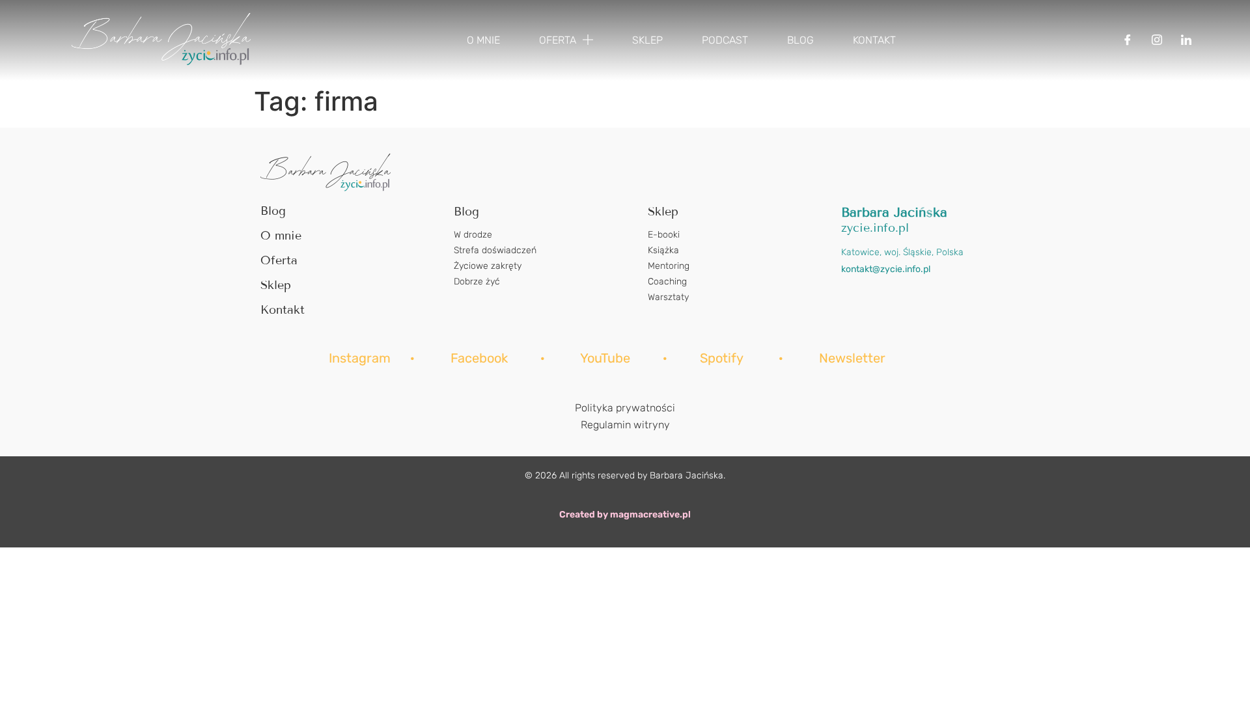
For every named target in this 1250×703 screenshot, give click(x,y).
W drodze (473, 234)
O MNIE (483, 40)
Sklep (275, 285)
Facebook (481, 358)
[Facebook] (1127, 40)
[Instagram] (1157, 40)
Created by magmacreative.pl (625, 514)
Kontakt (282, 310)
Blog (273, 211)
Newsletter (852, 358)
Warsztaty (668, 297)
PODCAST (725, 40)
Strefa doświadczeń (495, 250)
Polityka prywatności (625, 408)
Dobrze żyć (477, 281)
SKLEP (647, 40)
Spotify (721, 358)
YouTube (605, 358)
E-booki (664, 234)
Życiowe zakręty (487, 265)
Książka (663, 250)
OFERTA (557, 40)
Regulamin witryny (625, 425)
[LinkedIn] (1186, 40)
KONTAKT (874, 40)
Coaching (667, 281)
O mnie (280, 235)
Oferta (279, 260)
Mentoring (668, 265)
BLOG (800, 40)
